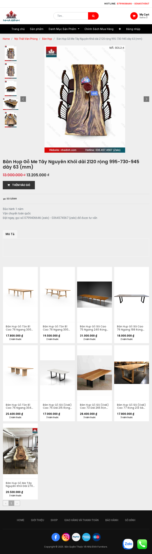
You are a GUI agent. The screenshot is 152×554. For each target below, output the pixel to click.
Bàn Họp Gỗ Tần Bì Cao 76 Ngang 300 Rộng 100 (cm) (55, 328)
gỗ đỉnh (130, 520)
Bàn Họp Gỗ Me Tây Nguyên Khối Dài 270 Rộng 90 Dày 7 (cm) (19, 485)
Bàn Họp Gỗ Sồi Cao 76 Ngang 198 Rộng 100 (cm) (130, 328)
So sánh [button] (11, 198)
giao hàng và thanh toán (81, 520)
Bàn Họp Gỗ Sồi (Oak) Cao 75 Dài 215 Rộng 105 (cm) (57, 406)
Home (6, 38)
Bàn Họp (47, 38)
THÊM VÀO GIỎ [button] (20, 185)
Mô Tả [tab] (10, 234)
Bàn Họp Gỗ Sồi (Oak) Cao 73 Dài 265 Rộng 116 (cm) (94, 406)
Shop (54, 520)
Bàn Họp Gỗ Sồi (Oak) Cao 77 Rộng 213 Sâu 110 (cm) (131, 406)
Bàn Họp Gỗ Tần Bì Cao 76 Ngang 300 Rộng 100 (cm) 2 (18, 328)
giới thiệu (37, 520)
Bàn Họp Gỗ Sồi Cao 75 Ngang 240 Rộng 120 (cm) (93, 328)
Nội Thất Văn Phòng (26, 38)
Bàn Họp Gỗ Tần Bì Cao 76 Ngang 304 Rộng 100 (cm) (18, 406)
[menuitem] (18, 29)
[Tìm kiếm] (93, 16)
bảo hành (111, 520)
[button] (119, 29)
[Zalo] (127, 544)
